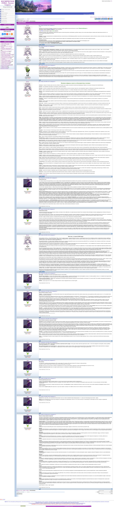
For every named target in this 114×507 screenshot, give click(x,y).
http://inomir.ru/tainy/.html (43, 174)
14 (55, 396)
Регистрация (89, 14)
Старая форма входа (7, 36)
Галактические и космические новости (7, 54)
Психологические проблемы (6, 61)
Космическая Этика (19, 490)
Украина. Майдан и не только (6, 59)
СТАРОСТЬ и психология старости (7, 49)
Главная (85, 14)
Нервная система (5, 67)
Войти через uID (7, 31)
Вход (92, 14)
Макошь (24, 20)
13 (55, 378)
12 (54, 360)
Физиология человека (4, 68)
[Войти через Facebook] (5, 34)
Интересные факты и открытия (7, 56)
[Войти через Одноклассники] (12, 34)
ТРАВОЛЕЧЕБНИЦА (32, 490)
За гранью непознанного (6, 58)
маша (4, 499)
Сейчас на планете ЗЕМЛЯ (5, 55)
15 (55, 414)
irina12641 (27, 20)
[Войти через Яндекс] (7, 34)
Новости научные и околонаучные (6, 57)
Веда (28, 209)
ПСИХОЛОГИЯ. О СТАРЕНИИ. (6, 51)
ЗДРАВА (24, 490)
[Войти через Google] (9, 34)
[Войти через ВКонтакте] (3, 34)
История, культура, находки (6, 64)
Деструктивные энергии (6, 43)
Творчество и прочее (4, 66)
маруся (27, 65)
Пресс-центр (3, 52)
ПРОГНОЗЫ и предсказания (5, 48)
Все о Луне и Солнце (5, 53)
